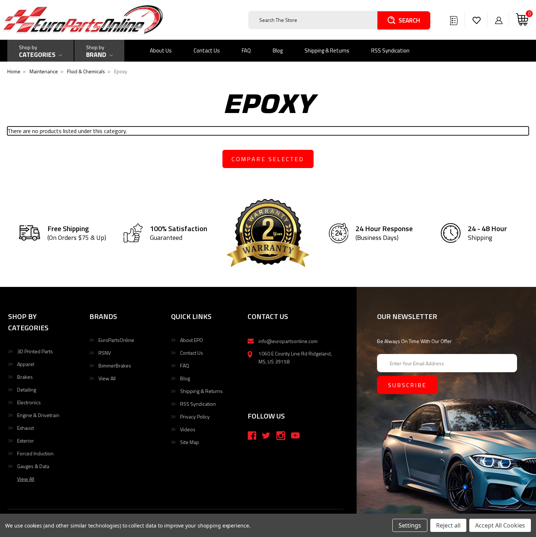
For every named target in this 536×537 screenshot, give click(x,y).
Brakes (25, 377)
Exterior (25, 440)
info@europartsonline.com (288, 341)
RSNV (104, 353)
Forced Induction (35, 453)
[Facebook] (252, 435)
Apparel (25, 364)
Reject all (448, 525)
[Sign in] (498, 20)
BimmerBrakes (114, 365)
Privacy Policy (195, 416)
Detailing (26, 389)
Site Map (189, 442)
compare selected (268, 159)
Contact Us (207, 50)
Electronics (29, 402)
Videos (187, 429)
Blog (278, 50)
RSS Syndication (390, 50)
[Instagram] (280, 435)
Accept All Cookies (500, 525)
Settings (410, 525)
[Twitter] (266, 435)
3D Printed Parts (35, 351)
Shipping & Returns (326, 50)
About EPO (191, 340)
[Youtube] (295, 435)
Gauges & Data (33, 466)
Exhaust (25, 428)
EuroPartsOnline (116, 340)
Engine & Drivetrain (38, 415)
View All (107, 378)
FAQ (246, 50)
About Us (161, 50)
